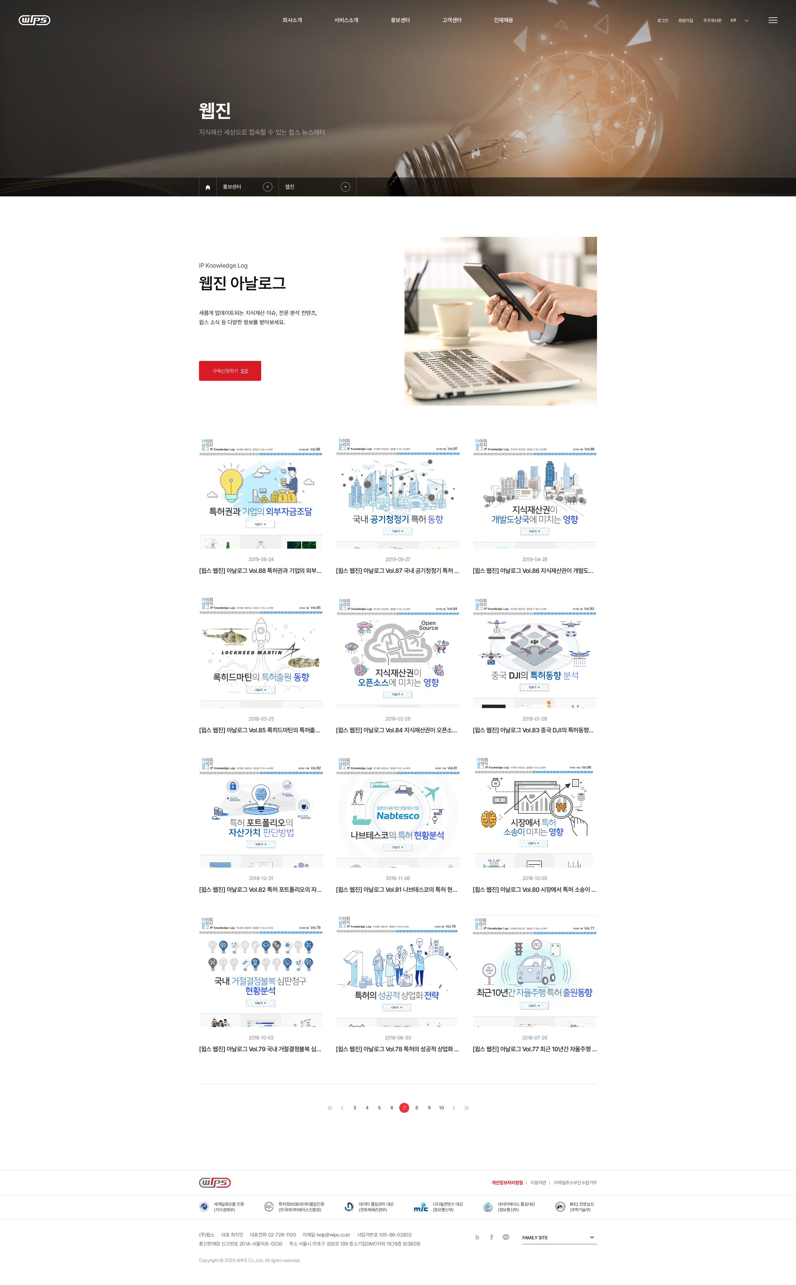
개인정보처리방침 (507, 1183)
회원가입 (685, 20)
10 (441, 1108)
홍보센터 (400, 20)
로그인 (662, 20)
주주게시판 (712, 20)
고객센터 (452, 20)
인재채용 (503, 20)
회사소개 (292, 20)
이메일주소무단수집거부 (575, 1183)
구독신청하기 (225, 371)
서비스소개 (346, 20)
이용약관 (538, 1183)
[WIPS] (34, 20)
